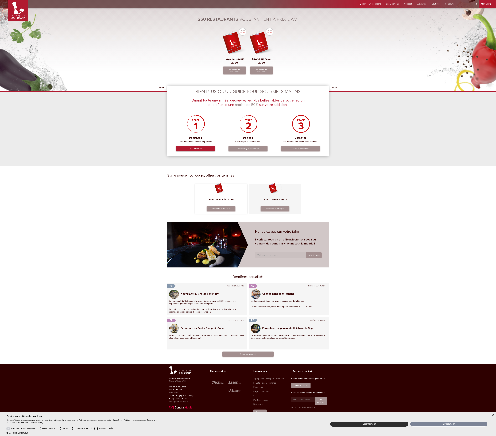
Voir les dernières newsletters (303, 407)
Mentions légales (260, 400)
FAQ (255, 395)
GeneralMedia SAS (177, 381)
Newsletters (259, 404)
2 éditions (392, 4)
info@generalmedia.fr (178, 401)
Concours (449, 4)
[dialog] (248, 424)
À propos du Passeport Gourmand (268, 378)
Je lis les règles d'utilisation (248, 148)
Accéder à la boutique (221, 209)
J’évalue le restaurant (300, 148)
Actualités (421, 4)
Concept (408, 4)
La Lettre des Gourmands (264, 383)
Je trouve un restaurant (234, 70)
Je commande (195, 148)
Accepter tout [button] (369, 424)
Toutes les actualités (248, 354)
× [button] (493, 415)
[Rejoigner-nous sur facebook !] (477, 4)
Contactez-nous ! (301, 385)
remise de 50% (246, 105)
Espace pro (258, 387)
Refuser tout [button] (449, 424)
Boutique (436, 4)
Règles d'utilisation (261, 391)
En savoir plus (152, 420)
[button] (81, 422)
